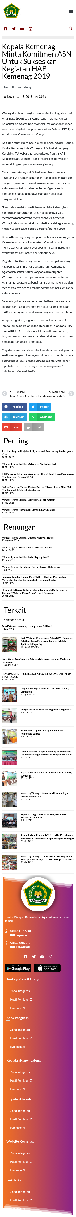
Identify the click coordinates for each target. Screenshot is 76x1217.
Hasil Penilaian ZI (21, 999)
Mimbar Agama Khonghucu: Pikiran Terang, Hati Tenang (31, 567)
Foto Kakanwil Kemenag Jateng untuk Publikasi (27, 626)
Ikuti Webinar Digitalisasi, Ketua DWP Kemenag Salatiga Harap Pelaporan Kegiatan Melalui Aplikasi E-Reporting (47, 641)
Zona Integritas (20, 991)
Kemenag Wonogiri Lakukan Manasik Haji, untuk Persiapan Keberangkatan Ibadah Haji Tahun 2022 (47, 858)
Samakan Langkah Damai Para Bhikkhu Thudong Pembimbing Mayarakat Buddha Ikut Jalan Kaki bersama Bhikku (34, 579)
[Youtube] (22, 29)
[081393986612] (6, 943)
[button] (71, 11)
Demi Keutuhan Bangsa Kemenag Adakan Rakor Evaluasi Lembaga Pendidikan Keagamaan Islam (46, 753)
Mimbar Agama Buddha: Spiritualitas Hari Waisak (28, 499)
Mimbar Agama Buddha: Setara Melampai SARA (27, 547)
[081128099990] (6, 931)
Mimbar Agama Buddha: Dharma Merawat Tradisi (28, 537)
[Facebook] (5, 29)
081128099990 (20, 931)
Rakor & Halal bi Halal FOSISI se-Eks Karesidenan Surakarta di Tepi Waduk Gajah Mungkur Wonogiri (47, 837)
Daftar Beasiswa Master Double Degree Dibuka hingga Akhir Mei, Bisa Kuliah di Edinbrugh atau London (37, 489)
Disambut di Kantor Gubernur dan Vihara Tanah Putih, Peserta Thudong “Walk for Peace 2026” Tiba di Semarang (34, 592)
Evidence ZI (17, 1008)
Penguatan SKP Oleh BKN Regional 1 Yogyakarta (47, 709)
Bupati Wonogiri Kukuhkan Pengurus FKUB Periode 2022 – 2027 (43, 816)
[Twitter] (14, 29)
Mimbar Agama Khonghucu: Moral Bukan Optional (28, 509)
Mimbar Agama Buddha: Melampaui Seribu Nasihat (29, 464)
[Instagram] (30, 29)
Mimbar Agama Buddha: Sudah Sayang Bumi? (25, 557)
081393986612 (20, 943)
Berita (20, 620)
